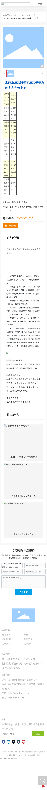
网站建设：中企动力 (16, 755)
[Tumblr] (18, 742)
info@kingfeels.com (18, 693)
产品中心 (14, 15)
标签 (34, 755)
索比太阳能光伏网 (11, 659)
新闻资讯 (28, 639)
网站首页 (6, 634)
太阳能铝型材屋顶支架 (24, 534)
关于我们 (6, 643)
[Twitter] (13, 742)
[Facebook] (3, 742)
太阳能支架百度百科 (34, 663)
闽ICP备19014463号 (8, 758)
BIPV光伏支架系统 (11, 668)
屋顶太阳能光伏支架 (29, 15)
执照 (38, 755)
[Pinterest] (23, 742)
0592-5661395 (25, 218)
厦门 (26, 755)
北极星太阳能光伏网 (12, 663)
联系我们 (28, 643)
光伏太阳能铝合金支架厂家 (24, 496)
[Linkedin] (8, 742)
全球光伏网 (29, 659)
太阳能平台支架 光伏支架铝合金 (23, 457)
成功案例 (6, 639)
